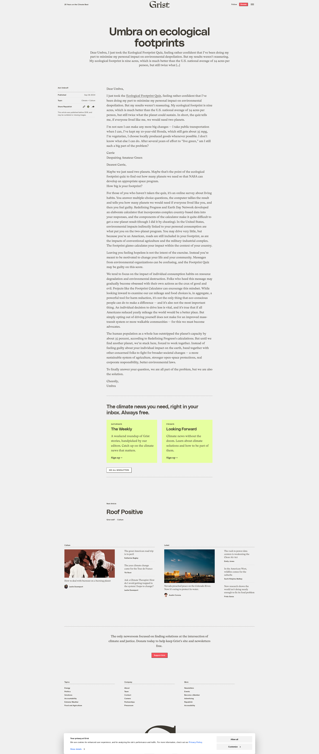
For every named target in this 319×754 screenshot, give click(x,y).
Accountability (70, 698)
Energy (67, 688)
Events (187, 691)
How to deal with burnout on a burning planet (87, 580)
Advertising (189, 698)
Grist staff (111, 520)
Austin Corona (175, 595)
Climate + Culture (88, 100)
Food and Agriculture (73, 705)
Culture (120, 520)
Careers (127, 698)
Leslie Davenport (76, 587)
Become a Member (192, 695)
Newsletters (189, 688)
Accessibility (189, 705)
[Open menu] (252, 4)
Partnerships (129, 702)
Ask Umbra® (63, 88)
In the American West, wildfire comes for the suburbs (235, 571)
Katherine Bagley (131, 558)
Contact (127, 695)
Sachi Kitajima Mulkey (233, 579)
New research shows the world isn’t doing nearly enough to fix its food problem (239, 589)
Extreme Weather (71, 702)
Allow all (234, 739)
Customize (233, 747)
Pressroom (128, 705)
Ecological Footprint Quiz (143, 96)
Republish (188, 702)
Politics (67, 691)
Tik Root (127, 572)
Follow (234, 4)
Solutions (68, 695)
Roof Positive (125, 511)
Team (126, 691)
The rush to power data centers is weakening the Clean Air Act (236, 554)
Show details (76, 749)
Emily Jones (229, 561)
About (126, 688)
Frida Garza (229, 596)
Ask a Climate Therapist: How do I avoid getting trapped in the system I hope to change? (139, 583)
